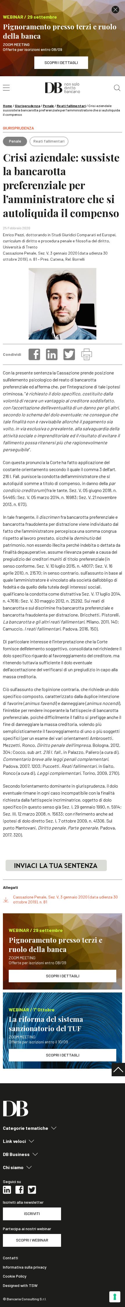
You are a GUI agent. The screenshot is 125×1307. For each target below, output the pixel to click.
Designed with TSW (20, 1285)
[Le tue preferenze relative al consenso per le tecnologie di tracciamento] (114, 1296)
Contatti (10, 1257)
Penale (48, 106)
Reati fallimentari (71, 106)
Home (7, 106)
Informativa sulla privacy (25, 1267)
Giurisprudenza (27, 106)
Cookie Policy (14, 1276)
